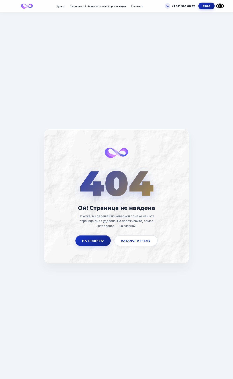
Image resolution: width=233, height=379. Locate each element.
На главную (93, 240)
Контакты (137, 6)
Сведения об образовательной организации (98, 6)
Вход (206, 6)
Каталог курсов (135, 240)
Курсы (60, 6)
